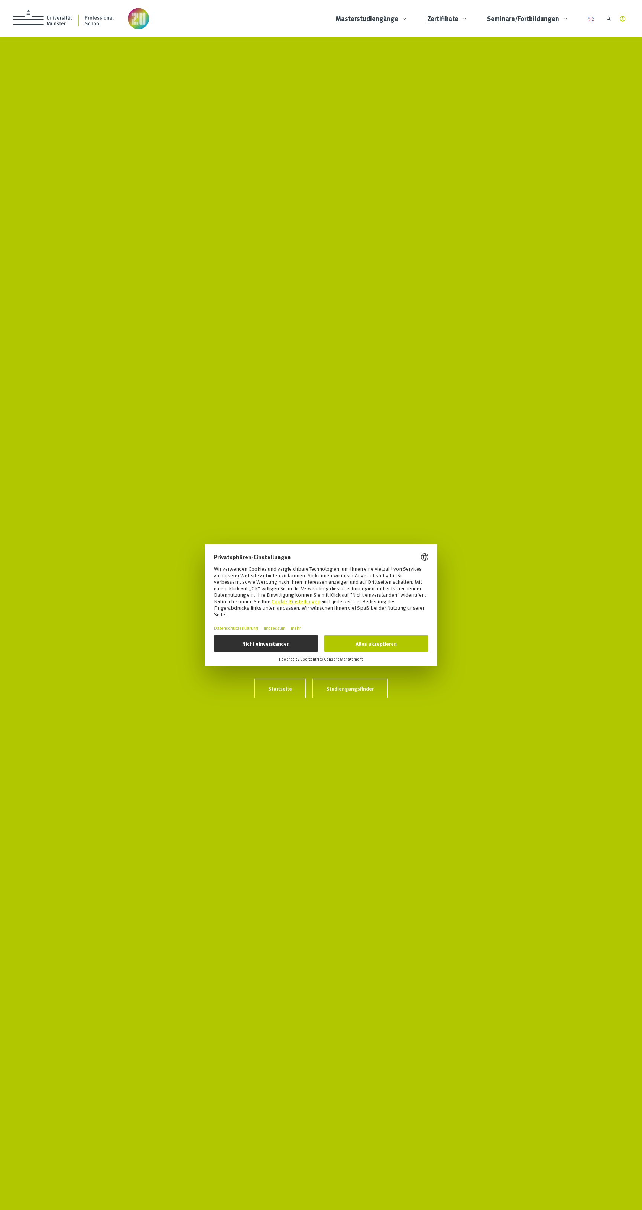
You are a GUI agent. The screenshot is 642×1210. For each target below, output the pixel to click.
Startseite (280, 688)
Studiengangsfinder (350, 688)
